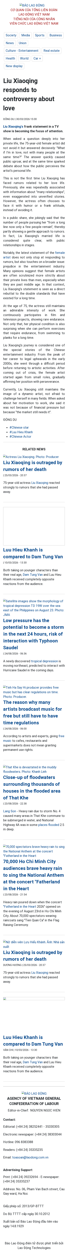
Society (11, 35)
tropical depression (44, 661)
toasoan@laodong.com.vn (30, 1157)
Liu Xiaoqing (39, 483)
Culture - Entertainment (22, 51)
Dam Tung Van (33, 575)
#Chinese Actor (20, 436)
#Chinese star (19, 427)
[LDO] (34, 457)
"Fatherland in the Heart (19, 906)
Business (55, 35)
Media (25, 35)
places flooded (48, 825)
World (24, 58)
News (10, 43)
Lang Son (9, 811)
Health (10, 58)
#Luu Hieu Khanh (21, 432)
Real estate (51, 51)
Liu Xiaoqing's (13, 126)
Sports (39, 35)
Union (22, 43)
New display (14, 66)
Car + (37, 58)
